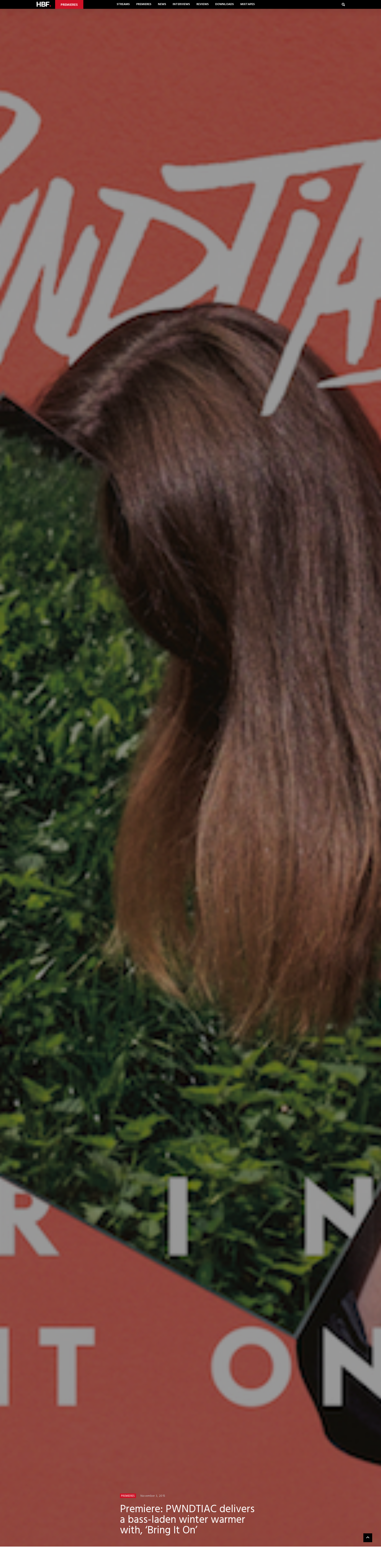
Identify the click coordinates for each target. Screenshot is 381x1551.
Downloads (224, 4)
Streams (123, 4)
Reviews (202, 4)
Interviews (181, 4)
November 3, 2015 (152, 1496)
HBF (43, 4)
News (162, 4)
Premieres (143, 4)
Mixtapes (247, 4)
